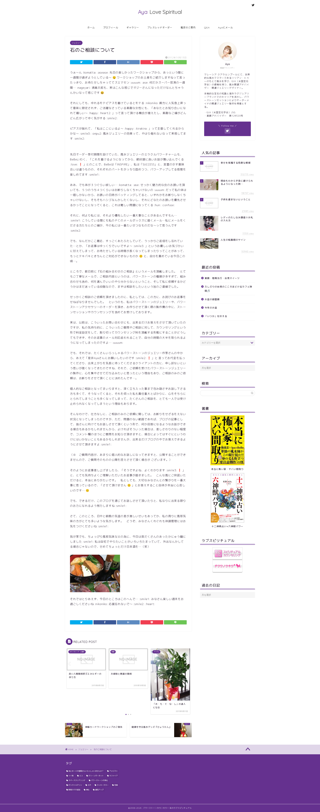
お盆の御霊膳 (212, 299)
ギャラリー (132, 27)
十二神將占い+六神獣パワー (227, 526)
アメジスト (113, 771)
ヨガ (89, 785)
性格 (116, 785)
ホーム (91, 27)
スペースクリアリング (76, 780)
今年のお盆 (211, 307)
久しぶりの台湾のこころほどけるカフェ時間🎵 (228, 289)
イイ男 (71, 775)
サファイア (113, 775)
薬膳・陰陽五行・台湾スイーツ (222, 278)
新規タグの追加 (74, 789)
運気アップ (99, 789)
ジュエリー (76, 43)
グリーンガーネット (96, 775)
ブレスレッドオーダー (159, 27)
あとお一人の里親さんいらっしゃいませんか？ (86, 771)
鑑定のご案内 (188, 27)
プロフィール (110, 27)
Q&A (207, 27)
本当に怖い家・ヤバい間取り (227, 469)
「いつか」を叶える (216, 316)
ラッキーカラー (102, 785)
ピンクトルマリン (75, 785)
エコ (81, 775)
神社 (87, 789)
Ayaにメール (225, 27)
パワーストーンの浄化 (99, 780)
